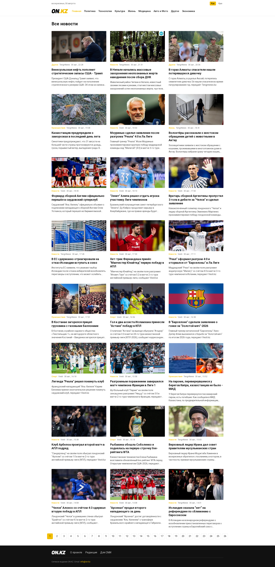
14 (141, 536)
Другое (175, 11)
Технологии (105, 11)
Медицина (144, 11)
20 (183, 536)
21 (190, 536)
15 (148, 536)
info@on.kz (85, 562)
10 (113, 536)
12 (127, 536)
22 (197, 536)
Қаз (220, 3)
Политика (89, 11)
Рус (213, 3)
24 (211, 536)
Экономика (188, 11)
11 (120, 536)
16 (155, 536)
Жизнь (132, 11)
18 (169, 536)
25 (218, 536)
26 (225, 536)
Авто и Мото (161, 11)
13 (134, 536)
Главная (76, 11)
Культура (120, 11)
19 (176, 536)
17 (162, 536)
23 (204, 536)
